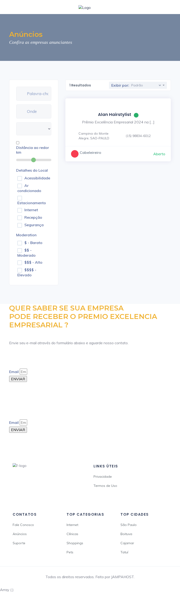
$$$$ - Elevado (26, 272)
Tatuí (124, 552)
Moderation (26, 235)
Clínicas (72, 534)
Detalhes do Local (32, 170)
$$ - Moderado (26, 253)
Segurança (34, 224)
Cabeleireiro (90, 152)
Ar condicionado (29, 188)
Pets (70, 552)
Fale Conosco (23, 525)
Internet (31, 209)
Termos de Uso (105, 486)
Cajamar (127, 543)
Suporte (19, 543)
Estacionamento (31, 202)
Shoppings (75, 543)
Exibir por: (120, 85)
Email (14, 371)
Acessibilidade (37, 178)
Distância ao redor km (32, 150)
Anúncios (20, 534)
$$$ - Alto (33, 262)
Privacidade (103, 476)
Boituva (126, 534)
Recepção (33, 217)
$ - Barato (33, 242)
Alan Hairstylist (114, 114)
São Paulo (128, 525)
